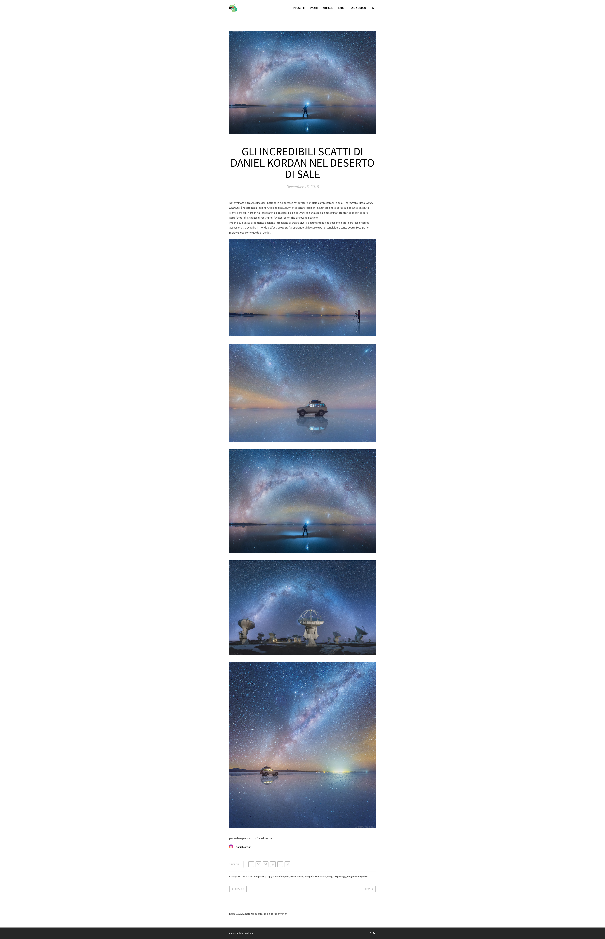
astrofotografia (282, 876)
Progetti (299, 7)
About (342, 7)
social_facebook (370, 933)
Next (367, 889)
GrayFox (236, 876)
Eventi (314, 7)
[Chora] (233, 8)
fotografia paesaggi (336, 876)
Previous (240, 889)
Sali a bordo (358, 7)
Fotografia (259, 876)
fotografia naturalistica (315, 876)
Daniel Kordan (297, 876)
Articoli (328, 7)
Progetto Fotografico (357, 876)
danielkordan (243, 847)
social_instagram (374, 933)
